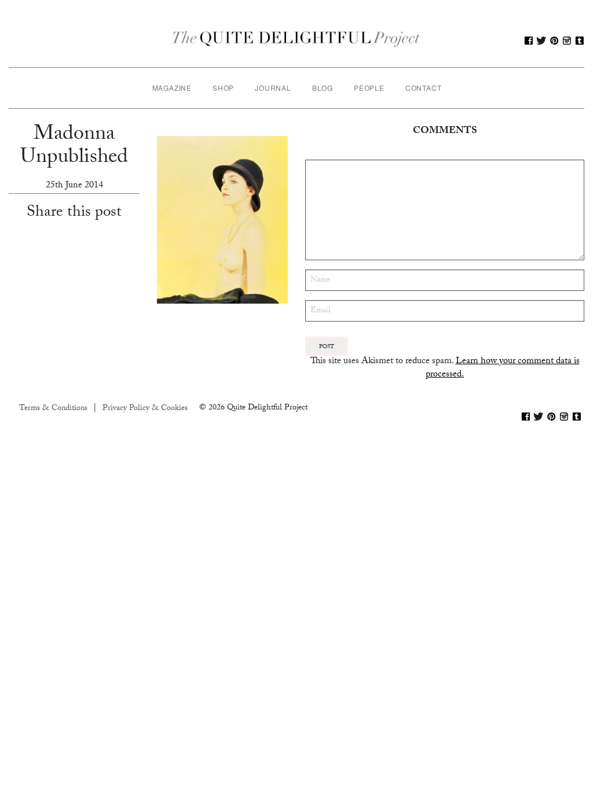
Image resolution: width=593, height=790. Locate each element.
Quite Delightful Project (296, 40)
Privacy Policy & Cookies (145, 409)
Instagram (567, 40)
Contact (423, 88)
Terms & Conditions (53, 409)
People (369, 88)
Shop (223, 88)
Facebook (529, 40)
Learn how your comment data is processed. (503, 368)
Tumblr (579, 40)
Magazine (172, 88)
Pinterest (554, 40)
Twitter (541, 40)
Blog (322, 88)
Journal (273, 88)
